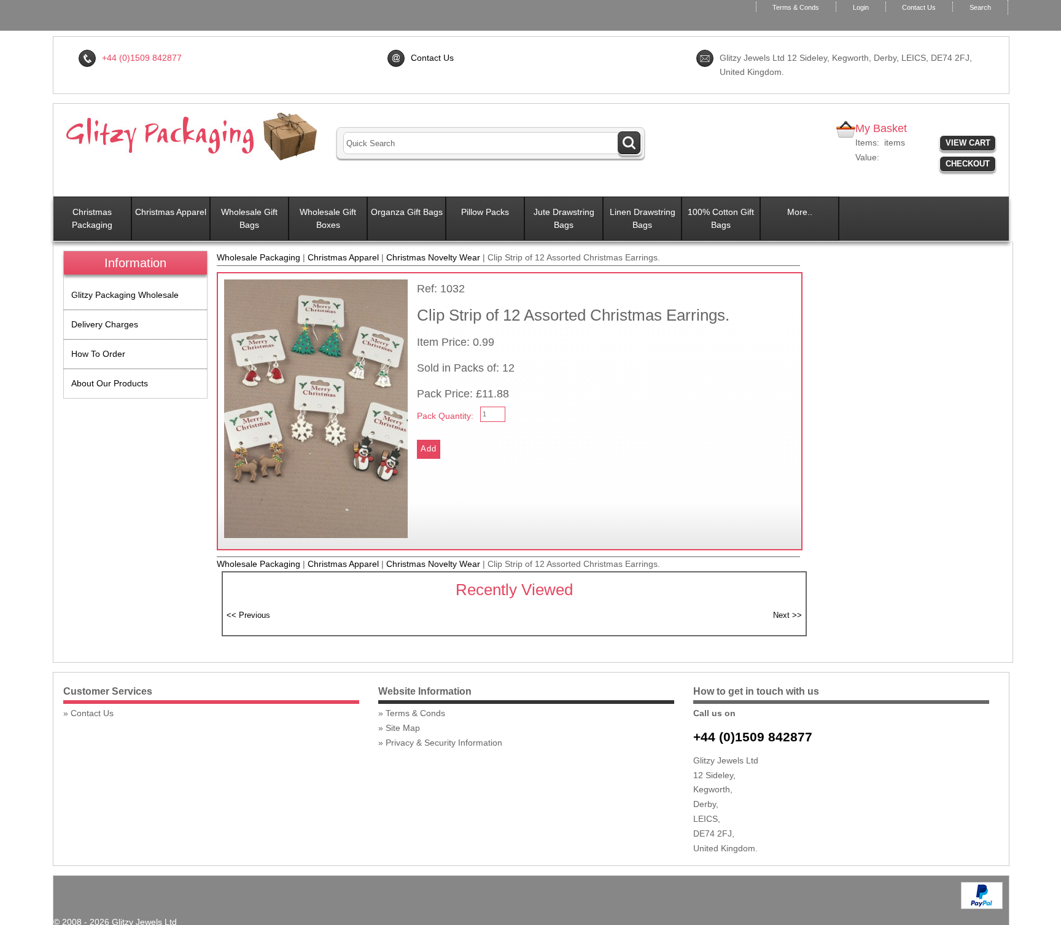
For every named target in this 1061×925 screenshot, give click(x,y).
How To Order (98, 354)
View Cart (968, 142)
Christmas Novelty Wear (433, 257)
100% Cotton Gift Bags (721, 218)
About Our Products (109, 383)
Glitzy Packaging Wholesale (125, 295)
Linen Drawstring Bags (642, 218)
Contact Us (919, 7)
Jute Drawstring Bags (564, 218)
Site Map (403, 728)
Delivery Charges (104, 324)
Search (980, 7)
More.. (799, 212)
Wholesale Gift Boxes (328, 218)
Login (861, 7)
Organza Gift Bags (407, 212)
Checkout (968, 163)
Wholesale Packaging (258, 257)
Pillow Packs (485, 212)
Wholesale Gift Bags (249, 218)
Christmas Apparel (170, 212)
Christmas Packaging (92, 218)
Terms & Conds (795, 7)
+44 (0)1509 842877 (752, 737)
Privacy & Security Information (444, 742)
